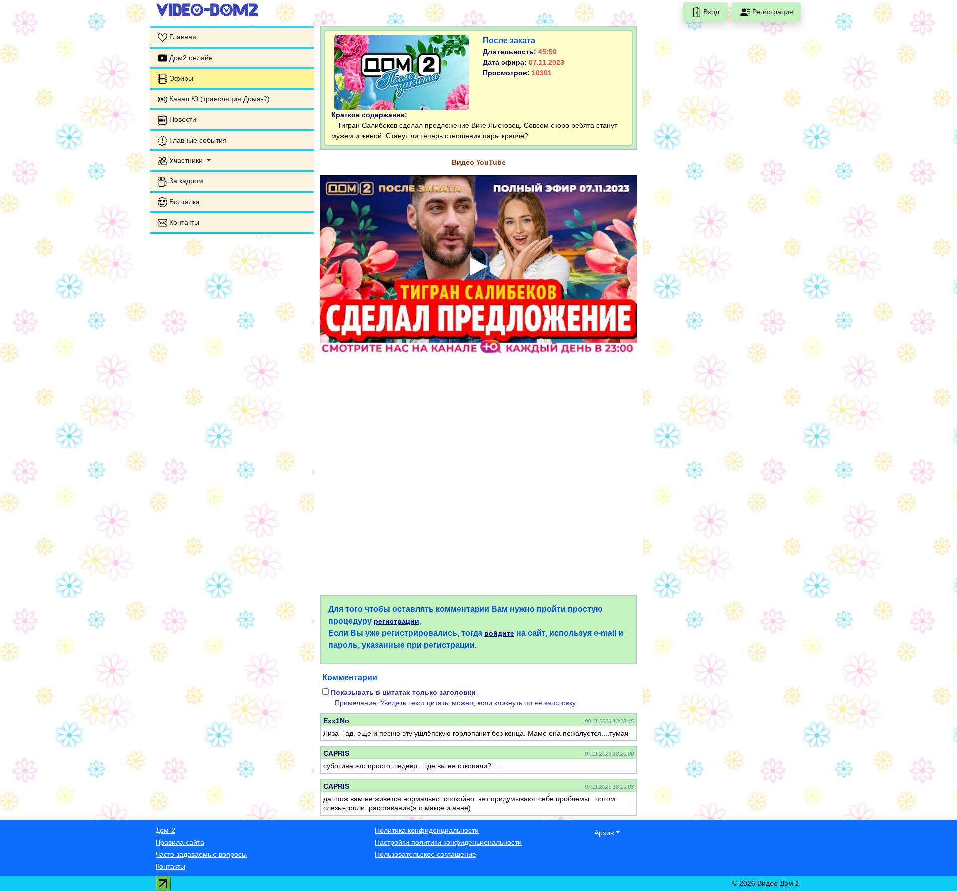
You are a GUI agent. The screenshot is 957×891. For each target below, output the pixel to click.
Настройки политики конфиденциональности (448, 842)
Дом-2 (165, 830)
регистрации (396, 621)
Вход (710, 12)
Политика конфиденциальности (426, 830)
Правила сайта (180, 842)
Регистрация (771, 12)
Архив (604, 833)
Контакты (170, 866)
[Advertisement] (232, 304)
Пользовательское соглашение (425, 854)
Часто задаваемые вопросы (201, 854)
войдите (499, 633)
